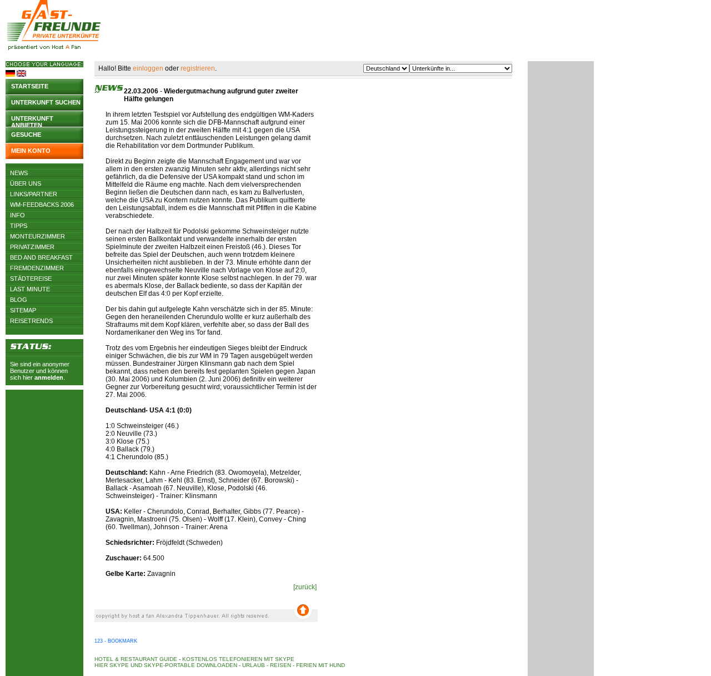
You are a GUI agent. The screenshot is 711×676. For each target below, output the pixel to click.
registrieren (198, 68)
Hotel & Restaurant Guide (135, 659)
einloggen (148, 68)
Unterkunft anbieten (32, 121)
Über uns (25, 183)
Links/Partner (33, 194)
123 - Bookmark (115, 641)
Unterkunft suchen (46, 102)
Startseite (29, 86)
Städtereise (31, 278)
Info (17, 215)
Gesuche (26, 134)
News (19, 173)
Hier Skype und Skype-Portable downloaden (165, 665)
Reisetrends (31, 320)
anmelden (48, 377)
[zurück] (305, 587)
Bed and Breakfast (41, 257)
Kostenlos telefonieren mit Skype (238, 659)
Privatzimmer (32, 246)
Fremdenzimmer (37, 268)
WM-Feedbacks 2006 (42, 204)
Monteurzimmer (37, 236)
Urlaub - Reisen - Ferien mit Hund (293, 665)
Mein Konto (31, 150)
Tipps (18, 225)
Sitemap (23, 310)
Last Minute (30, 289)
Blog (18, 299)
